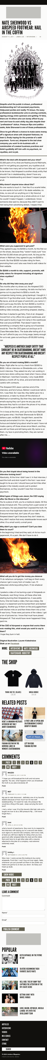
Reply (4, 786)
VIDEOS (4, 1032)
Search (3, 1049)
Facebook (14, 643)
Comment (6, 896)
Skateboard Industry (20, 653)
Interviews (15, 648)
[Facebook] (30, 1044)
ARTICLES (5, 1024)
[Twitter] (33, 1044)
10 (8, 767)
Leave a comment (10, 892)
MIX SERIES (6, 1036)
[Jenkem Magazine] (23, 2)
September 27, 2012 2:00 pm (17, 855)
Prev (8, 762)
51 (39, 36)
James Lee (20, 36)
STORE (4, 1043)
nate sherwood (31, 648)
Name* (4, 913)
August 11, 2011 (8, 36)
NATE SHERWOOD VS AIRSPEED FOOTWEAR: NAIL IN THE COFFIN (21, 28)
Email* (4, 920)
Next (14, 767)
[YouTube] (42, 1044)
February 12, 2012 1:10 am (17, 794)
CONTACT (5, 1039)
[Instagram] (37, 1044)
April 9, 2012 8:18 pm (15, 825)
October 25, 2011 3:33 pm (17, 775)
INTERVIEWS (31, 36)
